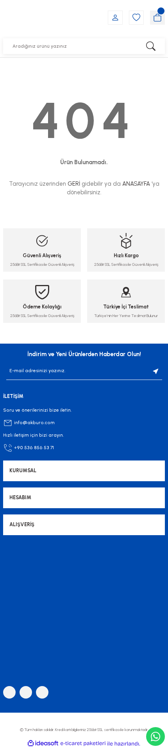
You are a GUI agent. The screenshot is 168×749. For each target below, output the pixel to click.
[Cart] (157, 18)
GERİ (74, 183)
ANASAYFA (136, 183)
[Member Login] (115, 18)
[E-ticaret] (83, 744)
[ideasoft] (43, 743)
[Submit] (156, 371)
